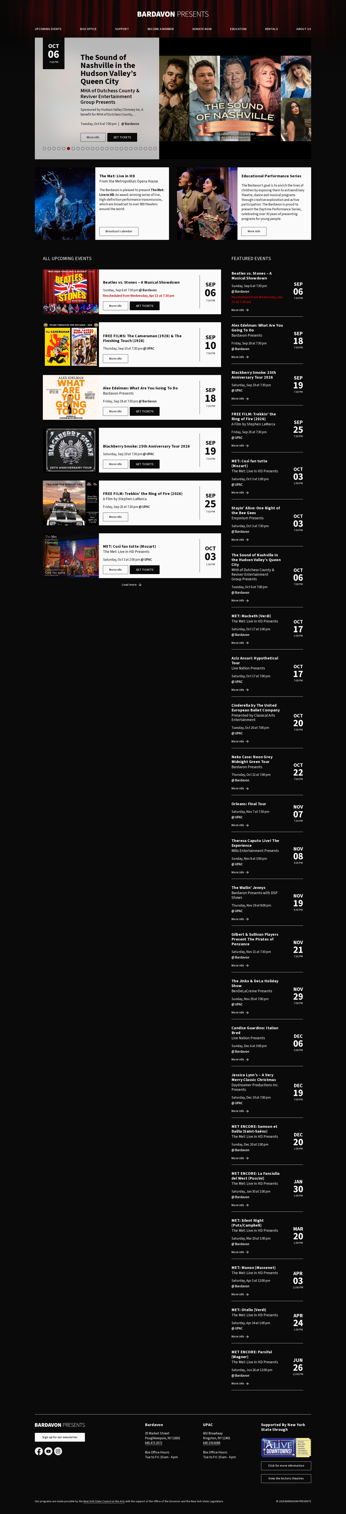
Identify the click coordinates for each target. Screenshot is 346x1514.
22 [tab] (145, 148)
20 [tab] (135, 148)
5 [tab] (63, 148)
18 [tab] (126, 148)
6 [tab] (68, 148)
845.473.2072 (153, 1443)
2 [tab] (49, 148)
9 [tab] (82, 148)
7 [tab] (73, 148)
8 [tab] (78, 148)
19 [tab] (131, 148)
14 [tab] (107, 148)
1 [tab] (44, 148)
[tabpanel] (173, 98)
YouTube (48, 1451)
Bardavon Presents (173, 14)
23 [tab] (150, 148)
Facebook (39, 1451)
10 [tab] (87, 148)
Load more (129, 585)
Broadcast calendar (119, 231)
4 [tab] (58, 148)
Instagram (58, 1451)
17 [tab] (121, 148)
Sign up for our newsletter (59, 1437)
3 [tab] (54, 148)
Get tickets (122, 110)
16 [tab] (116, 148)
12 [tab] (97, 148)
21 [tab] (140, 148)
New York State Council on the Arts (104, 1501)
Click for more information (286, 1466)
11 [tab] (92, 148)
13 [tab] (102, 148)
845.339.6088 (211, 1443)
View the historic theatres (286, 1478)
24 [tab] (155, 148)
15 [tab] (111, 148)
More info (93, 110)
